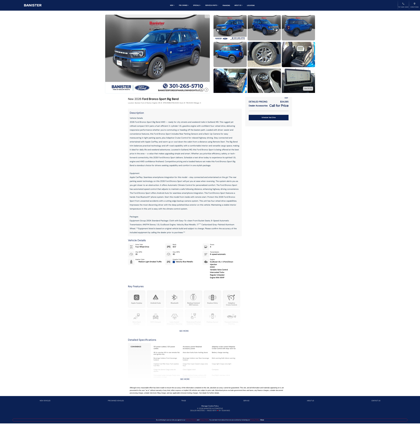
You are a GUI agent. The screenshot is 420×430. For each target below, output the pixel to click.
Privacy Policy (204, 420)
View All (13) (308, 88)
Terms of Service (191, 420)
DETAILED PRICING (258, 101)
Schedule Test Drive (269, 117)
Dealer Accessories (258, 105)
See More (184, 331)
